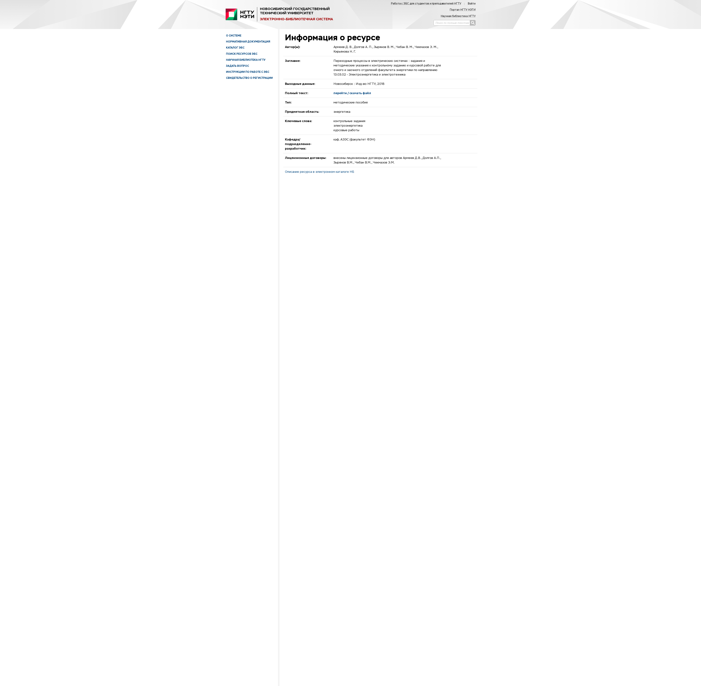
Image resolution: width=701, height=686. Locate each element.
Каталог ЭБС (235, 47)
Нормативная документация (248, 41)
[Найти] (473, 23)
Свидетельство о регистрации (249, 78)
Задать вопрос (237, 66)
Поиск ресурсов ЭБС (241, 53)
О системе (233, 35)
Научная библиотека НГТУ (245, 59)
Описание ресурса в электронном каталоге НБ (319, 172)
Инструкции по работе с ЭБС (247, 72)
